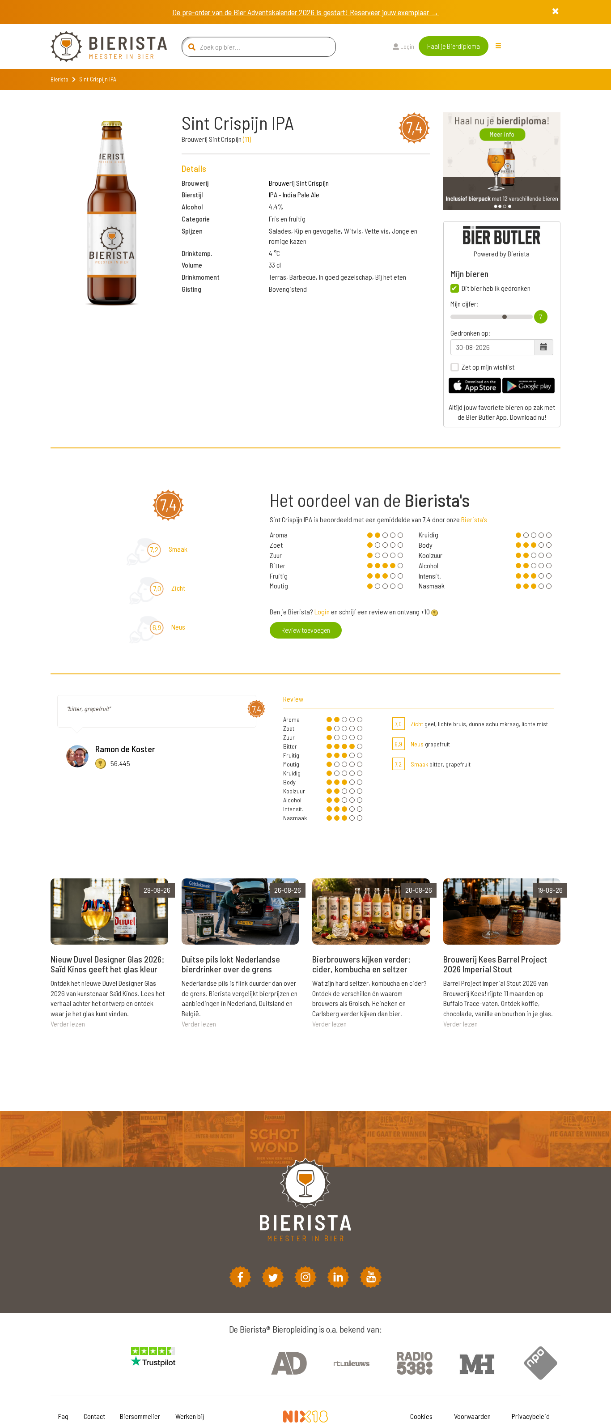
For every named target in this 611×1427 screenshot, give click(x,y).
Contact (94, 1416)
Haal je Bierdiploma (453, 46)
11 (247, 139)
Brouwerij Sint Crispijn (299, 183)
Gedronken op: (470, 333)
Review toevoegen (305, 630)
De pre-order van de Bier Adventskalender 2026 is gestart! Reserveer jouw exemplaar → (305, 12)
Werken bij (189, 1416)
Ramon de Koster (125, 748)
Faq (63, 1416)
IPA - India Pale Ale (294, 194)
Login (406, 46)
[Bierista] (102, 46)
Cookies (421, 1416)
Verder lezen (68, 1023)
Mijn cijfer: (464, 304)
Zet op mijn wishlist (488, 367)
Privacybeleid (531, 1416)
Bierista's (474, 519)
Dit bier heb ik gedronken (496, 288)
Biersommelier (140, 1416)
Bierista (59, 79)
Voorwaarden (472, 1416)
